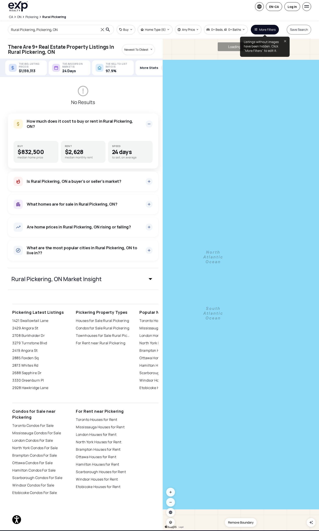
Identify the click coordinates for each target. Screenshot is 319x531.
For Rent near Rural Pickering (100, 343)
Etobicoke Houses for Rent (98, 486)
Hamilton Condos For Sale (34, 470)
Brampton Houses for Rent (98, 449)
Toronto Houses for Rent (96, 419)
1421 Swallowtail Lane (30, 320)
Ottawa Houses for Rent (96, 456)
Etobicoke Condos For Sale (34, 492)
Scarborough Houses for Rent (101, 471)
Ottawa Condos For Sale (32, 462)
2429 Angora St (25, 328)
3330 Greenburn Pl (28, 380)
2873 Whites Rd (25, 365)
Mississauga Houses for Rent (100, 427)
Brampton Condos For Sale (34, 455)
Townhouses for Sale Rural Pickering (103, 335)
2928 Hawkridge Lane (30, 387)
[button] (83, 279)
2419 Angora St (24, 350)
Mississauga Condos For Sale (36, 433)
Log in (292, 7)
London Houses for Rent (96, 434)
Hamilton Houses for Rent (97, 464)
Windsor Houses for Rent (97, 479)
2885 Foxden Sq (25, 357)
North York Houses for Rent (98, 442)
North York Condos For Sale (35, 447)
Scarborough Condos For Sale (37, 477)
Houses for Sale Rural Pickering (102, 320)
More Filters (267, 29)
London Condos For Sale (32, 440)
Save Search (299, 29)
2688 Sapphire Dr (26, 372)
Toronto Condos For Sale (32, 425)
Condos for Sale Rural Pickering (102, 328)
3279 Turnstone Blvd (29, 343)
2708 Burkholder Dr (28, 335)
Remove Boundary (241, 522)
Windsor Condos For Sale (33, 485)
